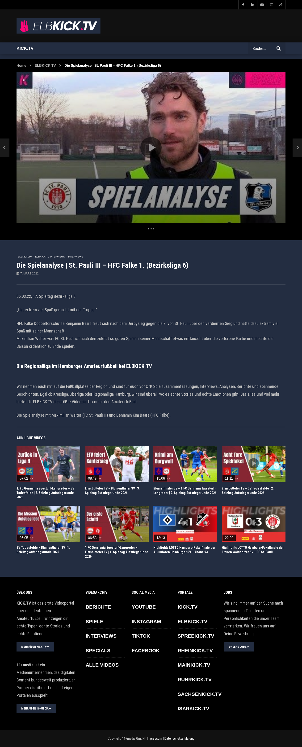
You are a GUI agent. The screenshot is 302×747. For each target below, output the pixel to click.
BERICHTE (98, 607)
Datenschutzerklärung (179, 738)
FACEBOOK (145, 650)
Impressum (154, 738)
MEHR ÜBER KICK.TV (34, 646)
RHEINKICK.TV (195, 650)
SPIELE (94, 621)
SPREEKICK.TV (196, 636)
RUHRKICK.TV (195, 679)
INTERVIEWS (75, 256)
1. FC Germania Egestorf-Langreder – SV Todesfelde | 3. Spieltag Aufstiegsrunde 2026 (45, 492)
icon (48, 463)
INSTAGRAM (146, 621)
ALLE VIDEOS (102, 665)
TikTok (141, 636)
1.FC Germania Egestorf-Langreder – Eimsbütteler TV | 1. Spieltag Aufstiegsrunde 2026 (116, 552)
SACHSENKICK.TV (200, 694)
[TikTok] (280, 4)
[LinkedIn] (252, 4)
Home (21, 65)
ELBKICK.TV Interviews (50, 256)
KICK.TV (187, 607)
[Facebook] (243, 4)
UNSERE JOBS (237, 646)
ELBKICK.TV (45, 65)
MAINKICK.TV (194, 665)
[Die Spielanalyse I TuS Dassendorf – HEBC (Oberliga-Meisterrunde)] (4, 147)
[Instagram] (271, 4)
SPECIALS (98, 650)
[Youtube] (262, 4)
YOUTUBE (144, 607)
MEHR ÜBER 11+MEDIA (35, 708)
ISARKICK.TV (193, 708)
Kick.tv (25, 48)
